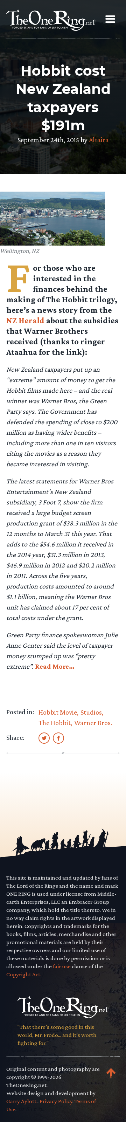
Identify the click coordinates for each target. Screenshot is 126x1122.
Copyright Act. (23, 974)
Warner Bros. (93, 723)
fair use (62, 966)
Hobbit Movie (57, 712)
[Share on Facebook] (58, 737)
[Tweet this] (44, 737)
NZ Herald (25, 320)
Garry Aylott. (21, 1101)
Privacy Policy (56, 1101)
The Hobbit (54, 723)
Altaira (99, 140)
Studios (91, 712)
